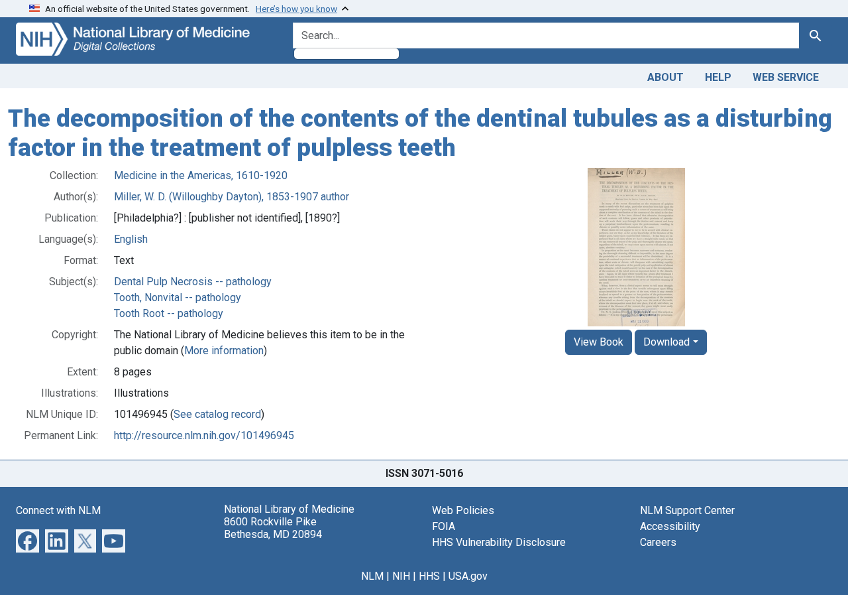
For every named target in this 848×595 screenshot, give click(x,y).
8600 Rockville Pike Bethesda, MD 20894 (273, 528)
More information (224, 350)
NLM (372, 576)
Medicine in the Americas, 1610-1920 (201, 175)
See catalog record (217, 414)
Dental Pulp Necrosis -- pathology (193, 281)
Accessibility (670, 526)
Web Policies (463, 510)
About (665, 77)
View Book (598, 342)
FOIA (443, 526)
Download (666, 342)
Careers (658, 542)
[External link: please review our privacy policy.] (27, 540)
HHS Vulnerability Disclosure (499, 542)
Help (718, 77)
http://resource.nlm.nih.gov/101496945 (204, 435)
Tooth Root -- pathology (168, 313)
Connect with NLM (58, 510)
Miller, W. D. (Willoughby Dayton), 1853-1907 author (231, 196)
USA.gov (468, 576)
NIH (401, 576)
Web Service (786, 77)
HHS (429, 576)
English (131, 239)
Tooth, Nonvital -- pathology (177, 297)
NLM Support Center (687, 510)
